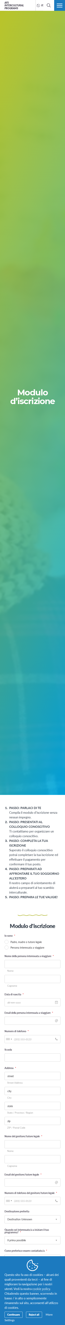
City (9, 1097)
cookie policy (41, 1289)
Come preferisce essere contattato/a (26, 1250)
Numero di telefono (17, 1031)
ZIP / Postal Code (16, 1127)
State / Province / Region (20, 1112)
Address (10, 1068)
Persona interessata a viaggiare (27, 947)
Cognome (12, 985)
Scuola (8, 1049)
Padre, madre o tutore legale (26, 942)
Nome (10, 971)
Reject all (34, 1314)
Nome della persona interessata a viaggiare (29, 956)
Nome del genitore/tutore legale (23, 1136)
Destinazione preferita (17, 1211)
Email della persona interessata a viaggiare (29, 1012)
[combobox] (9, 1039)
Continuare (13, 1314)
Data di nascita (14, 994)
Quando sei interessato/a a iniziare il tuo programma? (27, 1230)
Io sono (10, 935)
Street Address (15, 1082)
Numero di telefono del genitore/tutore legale (31, 1193)
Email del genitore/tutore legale (23, 1174)
